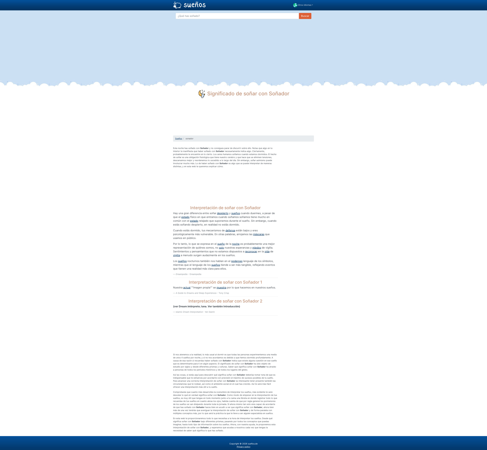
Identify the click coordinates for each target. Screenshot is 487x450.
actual (186, 287)
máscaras (258, 234)
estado (185, 217)
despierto (222, 213)
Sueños (178, 138)
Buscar (305, 15)
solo (221, 247)
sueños (235, 213)
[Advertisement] (243, 117)
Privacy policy (243, 446)
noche (236, 243)
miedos (256, 247)
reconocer (251, 251)
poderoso (236, 261)
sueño (221, 243)
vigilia (176, 255)
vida (267, 251)
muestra (221, 287)
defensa (230, 230)
